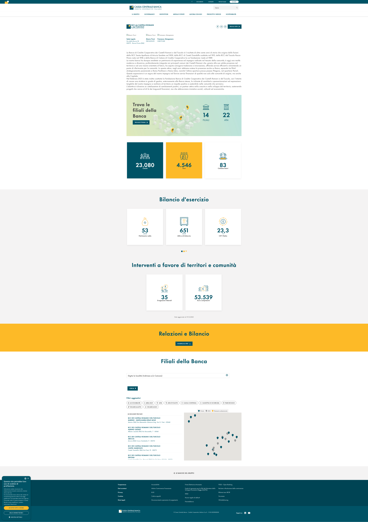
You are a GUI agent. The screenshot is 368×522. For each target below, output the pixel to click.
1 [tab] (182, 252)
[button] (154, 420)
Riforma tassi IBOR (224, 492)
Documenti (199, 2)
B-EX (152, 492)
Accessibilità (135, 403)
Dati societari (122, 488)
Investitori (163, 14)
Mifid (186, 494)
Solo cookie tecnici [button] (16, 513)
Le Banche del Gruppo (185, 473)
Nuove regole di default (192, 497)
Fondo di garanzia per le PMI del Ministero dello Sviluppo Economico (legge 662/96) (200, 489)
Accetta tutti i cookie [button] (16, 508)
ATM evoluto (173, 403)
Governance (149, 14)
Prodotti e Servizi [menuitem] (214, 14)
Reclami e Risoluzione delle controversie (231, 488)
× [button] (28, 478)
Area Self (149, 403)
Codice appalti (156, 496)
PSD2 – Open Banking (225, 484)
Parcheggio (230, 403)
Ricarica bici (152, 407)
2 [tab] (184, 252)
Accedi (234, 2)
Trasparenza (122, 484)
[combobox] (25, 478)
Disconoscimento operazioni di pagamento (164, 500)
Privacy (120, 492)
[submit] (237, 8)
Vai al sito (234, 26)
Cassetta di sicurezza (210, 403)
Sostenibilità (231, 14)
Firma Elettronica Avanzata (193, 484)
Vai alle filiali (140, 122)
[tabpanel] (145, 160)
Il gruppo (135, 14)
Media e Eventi (178, 14)
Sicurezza (222, 496)
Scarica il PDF (182, 343)
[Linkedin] (245, 513)
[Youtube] (249, 513)
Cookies (120, 496)
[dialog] (16, 498)
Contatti (211, 2)
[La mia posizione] (227, 375)
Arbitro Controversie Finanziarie (161, 488)
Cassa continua (190, 403)
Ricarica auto (135, 407)
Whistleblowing (223, 500)
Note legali (121, 500)
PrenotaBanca (189, 501)
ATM (160, 403)
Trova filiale (222, 2)
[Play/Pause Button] (186, 251)
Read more (14, 504)
